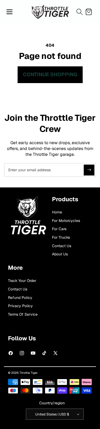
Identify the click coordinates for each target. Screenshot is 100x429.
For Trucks (61, 237)
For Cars (59, 228)
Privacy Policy (20, 305)
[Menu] (9, 11)
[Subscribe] (89, 169)
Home (57, 212)
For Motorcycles (66, 220)
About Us (60, 254)
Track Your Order (22, 280)
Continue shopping (50, 74)
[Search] (79, 11)
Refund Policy (20, 297)
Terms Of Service (23, 314)
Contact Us (61, 245)
